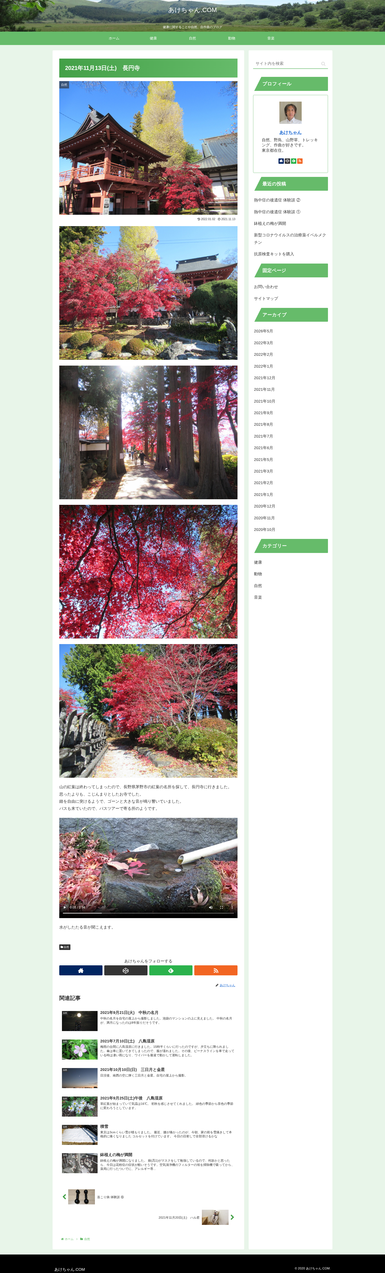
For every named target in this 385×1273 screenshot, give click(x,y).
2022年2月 (263, 354)
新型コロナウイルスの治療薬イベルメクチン (290, 238)
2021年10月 (264, 401)
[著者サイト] (80, 970)
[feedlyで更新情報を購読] (170, 970)
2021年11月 (264, 389)
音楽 (258, 597)
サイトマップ (266, 298)
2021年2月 (263, 483)
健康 (258, 562)
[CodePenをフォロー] (125, 970)
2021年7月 (263, 436)
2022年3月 (263, 343)
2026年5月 (263, 331)
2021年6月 (263, 448)
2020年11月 (264, 518)
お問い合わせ (266, 286)
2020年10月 (264, 529)
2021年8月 (263, 424)
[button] (323, 63)
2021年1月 (263, 494)
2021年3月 (263, 471)
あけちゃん (290, 132)
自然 (66, 947)
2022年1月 (263, 366)
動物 (258, 574)
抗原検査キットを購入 (274, 254)
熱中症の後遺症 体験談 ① (277, 212)
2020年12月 (264, 506)
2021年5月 (263, 459)
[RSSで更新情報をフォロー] (216, 970)
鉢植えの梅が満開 (270, 223)
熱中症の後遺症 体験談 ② (277, 200)
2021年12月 (264, 378)
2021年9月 (263, 413)
